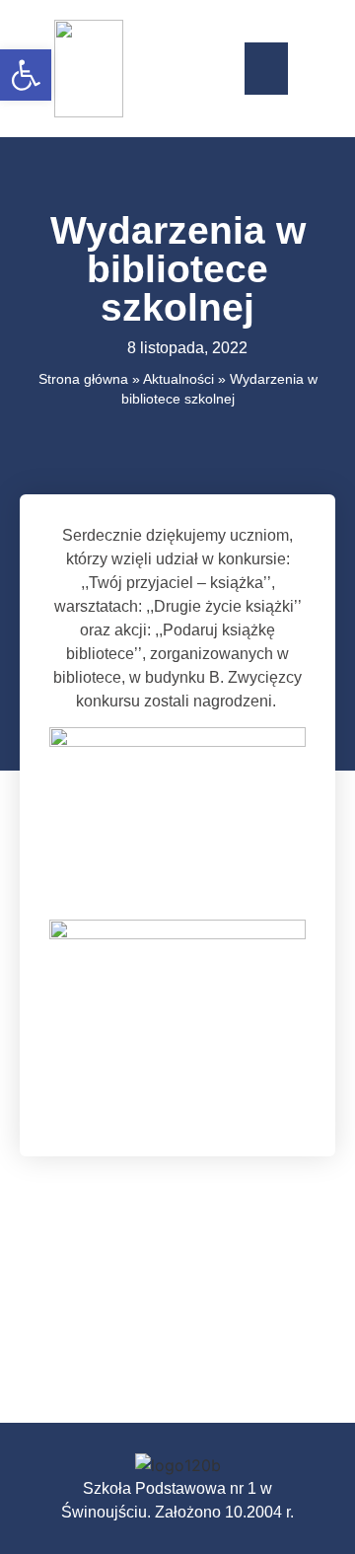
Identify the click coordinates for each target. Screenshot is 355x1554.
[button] (267, 68)
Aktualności (178, 379)
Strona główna (83, 379)
